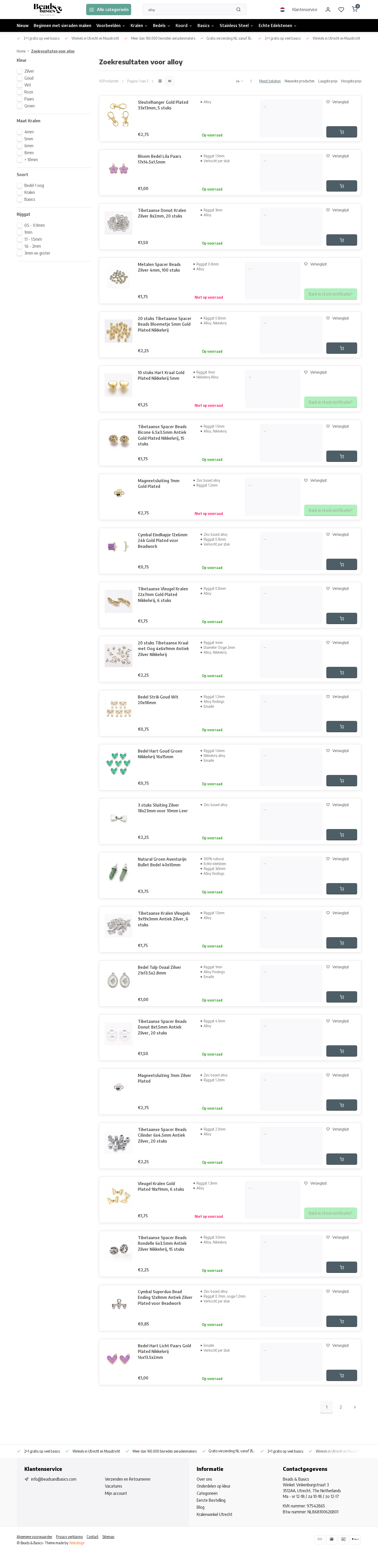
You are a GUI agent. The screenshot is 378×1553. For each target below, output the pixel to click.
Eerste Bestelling (211, 1500)
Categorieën (207, 1493)
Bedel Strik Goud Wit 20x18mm (158, 699)
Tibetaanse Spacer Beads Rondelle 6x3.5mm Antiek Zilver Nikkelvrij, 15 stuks (162, 1243)
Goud (28, 78)
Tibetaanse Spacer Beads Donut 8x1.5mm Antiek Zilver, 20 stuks (162, 1027)
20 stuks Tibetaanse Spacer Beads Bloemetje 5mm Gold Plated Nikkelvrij (165, 324)
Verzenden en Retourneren (127, 1479)
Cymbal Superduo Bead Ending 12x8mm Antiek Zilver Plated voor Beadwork (165, 1297)
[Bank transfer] (319, 1539)
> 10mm (31, 159)
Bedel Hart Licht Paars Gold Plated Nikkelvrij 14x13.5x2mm (164, 1351)
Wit (27, 85)
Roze (28, 91)
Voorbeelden (108, 25)
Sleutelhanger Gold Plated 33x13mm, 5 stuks (163, 105)
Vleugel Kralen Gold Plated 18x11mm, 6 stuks (161, 1186)
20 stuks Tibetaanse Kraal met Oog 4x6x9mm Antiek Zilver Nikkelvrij (163, 648)
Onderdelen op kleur (213, 1486)
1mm (28, 232)
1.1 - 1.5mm (33, 239)
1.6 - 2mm (32, 246)
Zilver (29, 71)
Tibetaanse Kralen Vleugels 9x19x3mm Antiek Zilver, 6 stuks (164, 919)
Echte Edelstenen (275, 25)
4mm (29, 131)
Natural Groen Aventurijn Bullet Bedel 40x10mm (162, 862)
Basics (203, 25)
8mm (29, 152)
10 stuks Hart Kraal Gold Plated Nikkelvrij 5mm (161, 375)
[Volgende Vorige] (354, 1407)
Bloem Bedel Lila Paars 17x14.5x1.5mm (159, 159)
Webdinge (76, 1543)
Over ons (204, 1479)
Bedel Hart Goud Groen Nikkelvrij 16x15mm (160, 753)
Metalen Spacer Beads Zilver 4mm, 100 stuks (159, 267)
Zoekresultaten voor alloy (53, 51)
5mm (28, 138)
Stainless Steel (234, 25)
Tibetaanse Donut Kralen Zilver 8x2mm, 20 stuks (162, 213)
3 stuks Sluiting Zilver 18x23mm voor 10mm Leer (163, 808)
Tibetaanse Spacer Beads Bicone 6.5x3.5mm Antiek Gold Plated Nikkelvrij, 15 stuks (162, 435)
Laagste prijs (327, 81)
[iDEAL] (331, 1539)
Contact (92, 1536)
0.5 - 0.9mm (34, 225)
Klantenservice (304, 9)
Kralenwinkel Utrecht (214, 1514)
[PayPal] (355, 1539)
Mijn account (116, 1493)
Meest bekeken (270, 81)
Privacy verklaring (69, 1536)
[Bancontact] (343, 1539)
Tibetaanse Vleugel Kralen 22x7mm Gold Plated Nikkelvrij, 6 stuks (163, 594)
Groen (29, 105)
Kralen (137, 25)
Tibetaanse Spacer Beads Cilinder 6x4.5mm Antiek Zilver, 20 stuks (162, 1135)
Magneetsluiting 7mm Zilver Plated (164, 1078)
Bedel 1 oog (34, 185)
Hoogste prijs (351, 81)
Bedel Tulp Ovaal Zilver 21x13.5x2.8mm (159, 970)
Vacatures (113, 1486)
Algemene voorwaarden (34, 1536)
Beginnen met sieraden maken (62, 25)
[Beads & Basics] (47, 9)
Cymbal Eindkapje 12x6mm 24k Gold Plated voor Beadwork (162, 540)
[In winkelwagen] (341, 131)
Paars (29, 98)
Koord (181, 25)
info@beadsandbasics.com (53, 1479)
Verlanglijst (340, 102)
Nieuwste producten (299, 81)
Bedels (159, 25)
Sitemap (108, 1536)
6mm (28, 145)
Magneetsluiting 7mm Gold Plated (158, 483)
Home (21, 51)
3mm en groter (37, 253)
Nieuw (23, 25)
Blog (200, 1507)
